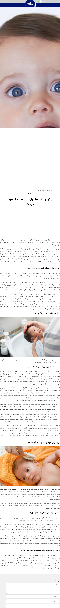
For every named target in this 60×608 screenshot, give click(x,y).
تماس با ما (43, 1)
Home (54, 190)
